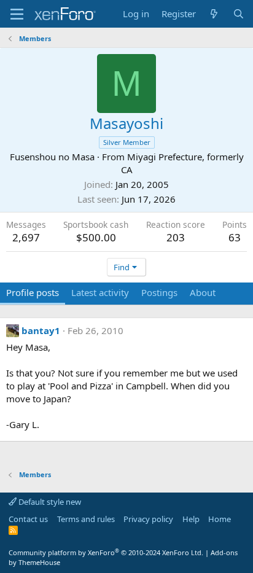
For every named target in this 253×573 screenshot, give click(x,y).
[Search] (239, 13)
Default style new (49, 501)
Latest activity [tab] (100, 292)
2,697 (26, 237)
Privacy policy (148, 518)
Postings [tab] (159, 292)
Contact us (28, 518)
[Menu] (16, 14)
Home (219, 518)
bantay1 (40, 330)
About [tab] (203, 292)
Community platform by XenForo (106, 552)
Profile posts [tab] (32, 292)
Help (191, 518)
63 (234, 237)
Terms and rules (86, 518)
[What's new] (214, 13)
